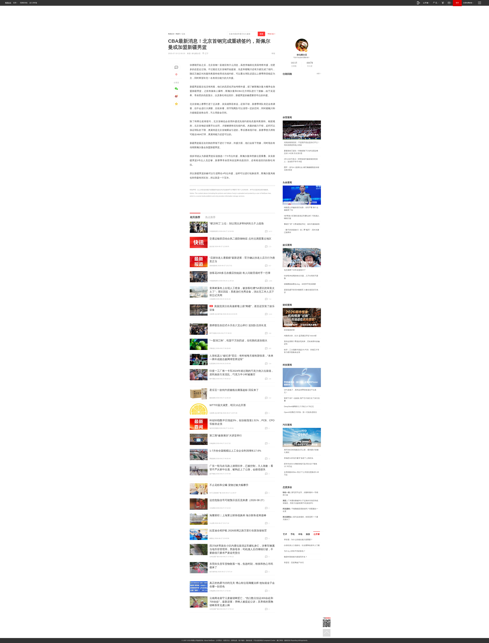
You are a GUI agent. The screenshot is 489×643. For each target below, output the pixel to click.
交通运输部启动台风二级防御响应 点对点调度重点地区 (240, 238)
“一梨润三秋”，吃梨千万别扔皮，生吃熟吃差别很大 (238, 340)
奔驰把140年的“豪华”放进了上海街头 (298, 458)
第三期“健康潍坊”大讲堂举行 (225, 435)
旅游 (308, 534)
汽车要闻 (287, 425)
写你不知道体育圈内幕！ (301, 57)
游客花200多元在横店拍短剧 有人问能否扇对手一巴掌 (239, 273)
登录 (457, 3)
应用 (14, 3)
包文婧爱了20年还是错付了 (295, 270)
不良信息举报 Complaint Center (264, 640)
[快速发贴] (176, 67)
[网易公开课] (426, 2)
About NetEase (209, 640)
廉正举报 (280, 640)
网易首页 (8, 3)
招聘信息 (234, 640)
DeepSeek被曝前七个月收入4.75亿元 (299, 406)
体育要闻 (287, 117)
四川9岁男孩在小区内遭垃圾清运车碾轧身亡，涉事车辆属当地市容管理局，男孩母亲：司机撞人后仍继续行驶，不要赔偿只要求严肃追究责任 (242, 549)
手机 (293, 534)
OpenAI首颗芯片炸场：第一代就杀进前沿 (300, 412)
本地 (300, 534)
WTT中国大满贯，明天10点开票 (227, 405)
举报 (273, 53)
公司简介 (219, 640)
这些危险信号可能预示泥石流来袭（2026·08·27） (237, 500)
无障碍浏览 (24, 3)
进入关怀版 (33, 3)
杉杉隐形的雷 (289, 330)
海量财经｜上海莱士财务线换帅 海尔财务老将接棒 (237, 515)
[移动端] (418, 2)
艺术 (285, 534)
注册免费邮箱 (467, 3)
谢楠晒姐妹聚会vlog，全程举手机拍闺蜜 (300, 284)
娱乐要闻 (287, 245)
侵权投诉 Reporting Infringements (295, 640)
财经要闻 (287, 305)
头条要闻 (287, 182)
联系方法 (226, 640)
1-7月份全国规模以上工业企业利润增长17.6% (235, 450)
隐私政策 (249, 640)
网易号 (178, 34)
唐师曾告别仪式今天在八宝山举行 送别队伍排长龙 (237, 325)
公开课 (317, 534)
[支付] (443, 2)
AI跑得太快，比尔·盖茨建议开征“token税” (300, 336)
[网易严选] (435, 2)
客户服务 (242, 640)
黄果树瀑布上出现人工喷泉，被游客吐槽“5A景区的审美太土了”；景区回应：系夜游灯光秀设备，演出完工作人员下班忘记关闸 (242, 292)
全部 (318, 73)
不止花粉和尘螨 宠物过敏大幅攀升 (228, 485)
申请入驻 (271, 34)
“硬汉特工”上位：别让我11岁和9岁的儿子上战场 (236, 223)
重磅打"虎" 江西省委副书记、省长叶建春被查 (302, 224)
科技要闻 (287, 365)
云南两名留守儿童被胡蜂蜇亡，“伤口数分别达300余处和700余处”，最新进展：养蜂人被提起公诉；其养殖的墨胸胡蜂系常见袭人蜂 (241, 602)
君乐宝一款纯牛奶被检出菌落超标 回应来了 (234, 390)
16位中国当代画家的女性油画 (295, 569)
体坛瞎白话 (196, 53)
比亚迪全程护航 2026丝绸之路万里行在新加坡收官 (238, 530)
